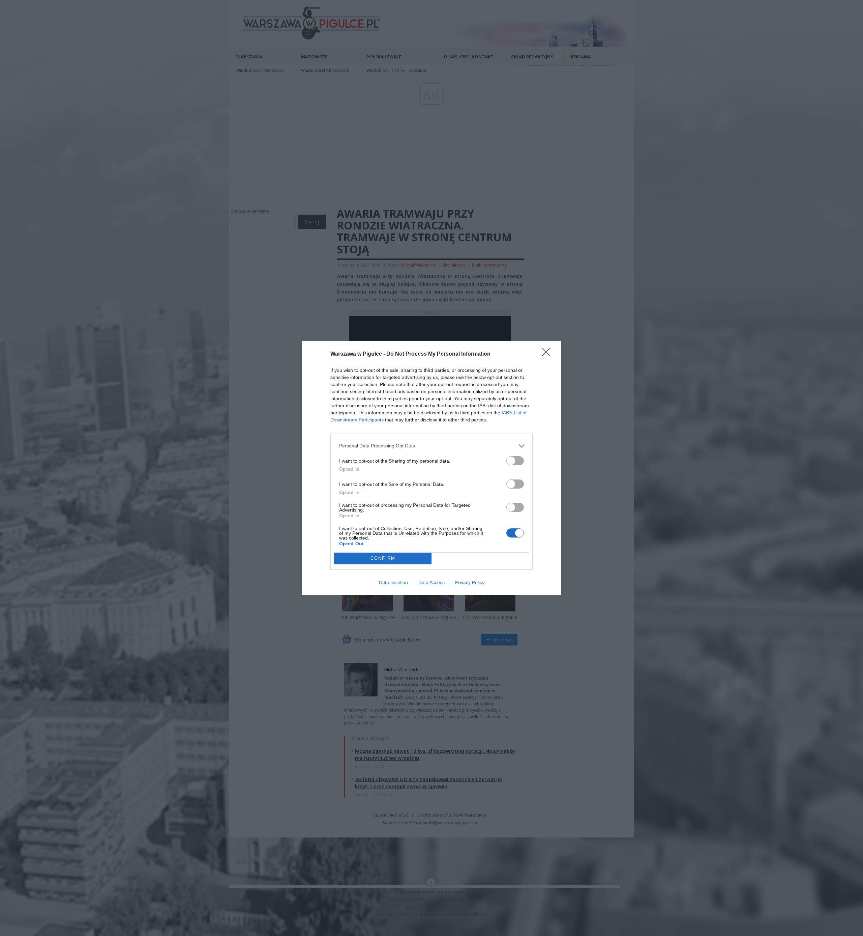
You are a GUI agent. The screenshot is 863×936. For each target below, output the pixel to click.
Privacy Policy (469, 582)
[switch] (515, 460)
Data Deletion (393, 582)
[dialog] (431, 468)
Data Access (431, 582)
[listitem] (431, 445)
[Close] (548, 354)
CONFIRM (382, 558)
